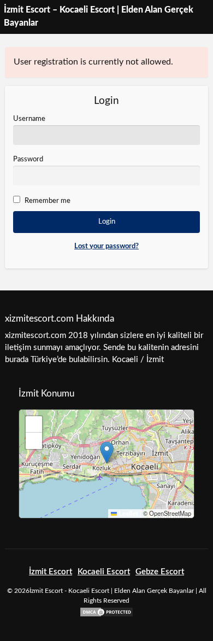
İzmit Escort (50, 572)
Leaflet (127, 513)
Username (29, 119)
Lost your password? (106, 246)
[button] (107, 452)
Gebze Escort (159, 572)
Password (28, 159)
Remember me (47, 201)
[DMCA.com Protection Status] (106, 612)
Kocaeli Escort (104, 572)
